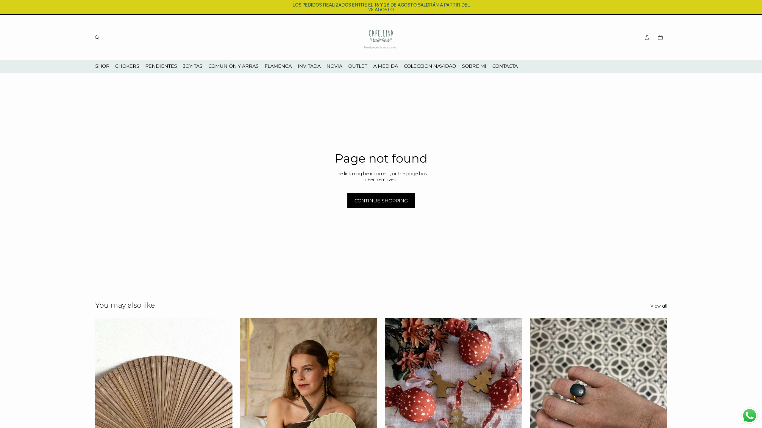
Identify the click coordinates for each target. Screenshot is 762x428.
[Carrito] (660, 37)
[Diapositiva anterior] (104, 403)
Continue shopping (381, 201)
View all (658, 306)
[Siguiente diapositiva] (223, 403)
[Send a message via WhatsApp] (749, 415)
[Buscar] (97, 37)
